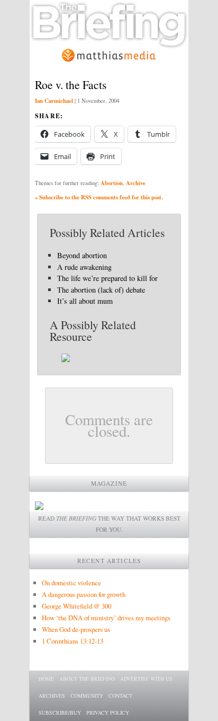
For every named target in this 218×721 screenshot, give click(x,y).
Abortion (112, 183)
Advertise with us (146, 678)
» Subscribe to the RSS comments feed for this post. (99, 197)
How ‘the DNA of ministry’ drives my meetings (106, 617)
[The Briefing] (109, 43)
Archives (52, 695)
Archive (136, 183)
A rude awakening (84, 267)
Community (86, 695)
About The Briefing (87, 678)
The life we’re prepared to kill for (107, 278)
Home (46, 678)
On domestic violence (71, 582)
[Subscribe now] (39, 507)
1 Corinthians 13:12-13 (72, 641)
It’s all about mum (85, 301)
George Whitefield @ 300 (76, 606)
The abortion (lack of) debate (101, 290)
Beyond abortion (82, 255)
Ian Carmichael (54, 100)
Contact (120, 695)
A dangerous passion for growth (83, 594)
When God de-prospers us (76, 629)
